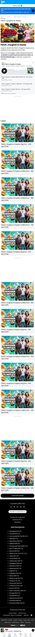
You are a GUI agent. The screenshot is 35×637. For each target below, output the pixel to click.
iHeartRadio (17, 522)
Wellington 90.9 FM (15, 573)
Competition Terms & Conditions (12, 615)
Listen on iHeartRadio (17, 630)
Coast (24, 620)
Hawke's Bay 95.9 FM (15, 561)
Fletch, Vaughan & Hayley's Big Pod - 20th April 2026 (17, 135)
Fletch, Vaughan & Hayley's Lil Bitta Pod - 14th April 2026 (17, 401)
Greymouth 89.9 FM (15, 583)
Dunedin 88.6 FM (14, 596)
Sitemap (26, 615)
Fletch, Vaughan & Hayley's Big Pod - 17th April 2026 (17, 243)
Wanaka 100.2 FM (14, 593)
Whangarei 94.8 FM (15, 531)
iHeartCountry (7, 622)
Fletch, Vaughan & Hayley (20, 17)
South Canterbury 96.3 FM (17, 591)
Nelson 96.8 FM (14, 576)
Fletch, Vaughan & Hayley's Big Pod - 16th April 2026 (17, 321)
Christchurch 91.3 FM (15, 586)
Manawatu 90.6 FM (15, 566)
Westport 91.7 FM (14, 581)
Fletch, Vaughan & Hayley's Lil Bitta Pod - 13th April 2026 (17, 479)
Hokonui (22, 622)
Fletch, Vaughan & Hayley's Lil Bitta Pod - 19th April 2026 (17, 162)
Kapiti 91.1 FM (13, 571)
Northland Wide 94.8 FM (16, 603)
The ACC (15, 620)
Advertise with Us (17, 520)
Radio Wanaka (15, 622)
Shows (8, 17)
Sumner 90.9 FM (14, 588)
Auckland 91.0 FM (14, 534)
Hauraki (20, 620)
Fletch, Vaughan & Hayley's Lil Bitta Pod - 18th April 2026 (17, 189)
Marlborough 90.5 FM (16, 578)
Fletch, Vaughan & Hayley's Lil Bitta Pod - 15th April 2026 (17, 347)
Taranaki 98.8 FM (14, 558)
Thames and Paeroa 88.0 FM (18, 546)
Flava (29, 620)
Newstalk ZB (4, 620)
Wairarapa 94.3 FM (15, 568)
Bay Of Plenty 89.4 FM (16, 548)
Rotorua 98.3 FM (14, 551)
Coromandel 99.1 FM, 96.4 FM (18, 536)
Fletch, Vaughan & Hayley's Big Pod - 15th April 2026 (17, 374)
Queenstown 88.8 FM (16, 598)
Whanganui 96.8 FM (15, 563)
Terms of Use (22, 613)
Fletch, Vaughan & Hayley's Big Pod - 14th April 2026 (17, 452)
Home (2, 17)
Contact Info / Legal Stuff (17, 517)
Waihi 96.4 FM (13, 539)
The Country (28, 622)
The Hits (10, 620)
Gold (32, 620)
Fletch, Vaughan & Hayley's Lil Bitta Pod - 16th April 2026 (17, 294)
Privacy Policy (13, 613)
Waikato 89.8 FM (14, 544)
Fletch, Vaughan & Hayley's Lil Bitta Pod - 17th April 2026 (17, 216)
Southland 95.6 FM (15, 601)
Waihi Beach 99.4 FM (15, 541)
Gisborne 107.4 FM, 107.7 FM (18, 553)
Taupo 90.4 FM (14, 556)
